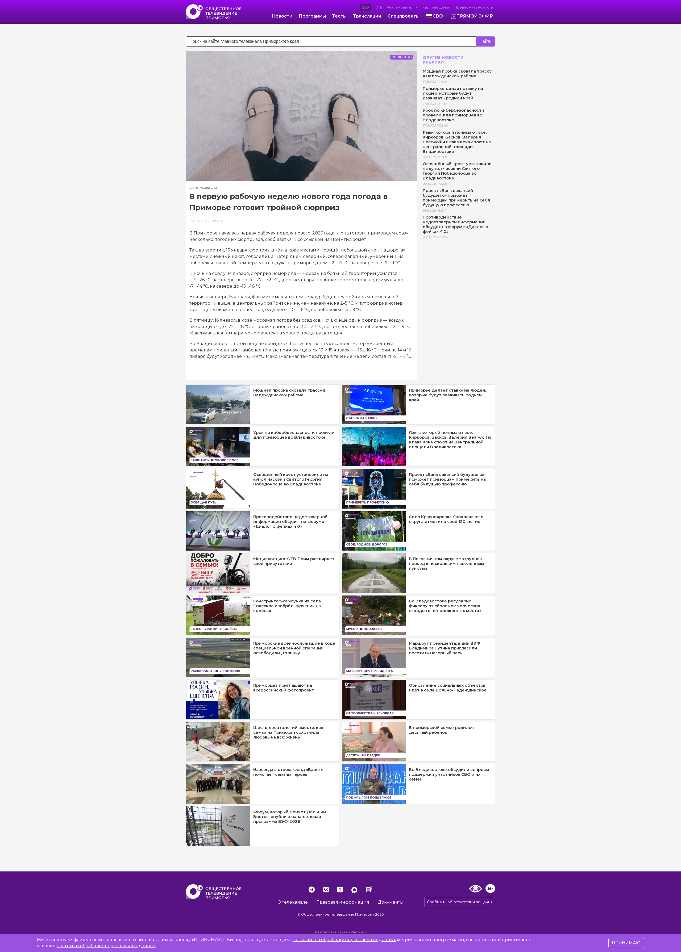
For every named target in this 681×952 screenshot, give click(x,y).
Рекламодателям (402, 7)
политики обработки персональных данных (106, 945)
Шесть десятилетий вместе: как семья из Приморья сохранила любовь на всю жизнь (288, 732)
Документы (391, 902)
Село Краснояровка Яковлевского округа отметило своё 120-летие (446, 519)
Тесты (339, 16)
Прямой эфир (474, 16)
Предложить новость (473, 7)
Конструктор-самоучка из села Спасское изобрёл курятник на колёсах (287, 605)
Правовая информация (342, 902)
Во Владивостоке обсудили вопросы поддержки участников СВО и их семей (449, 774)
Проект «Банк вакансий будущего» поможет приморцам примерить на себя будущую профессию (456, 197)
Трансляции (367, 16)
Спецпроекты (404, 16)
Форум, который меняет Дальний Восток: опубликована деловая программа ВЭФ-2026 (289, 816)
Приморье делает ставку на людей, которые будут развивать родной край (453, 93)
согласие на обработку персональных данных (344, 939)
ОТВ (379, 7)
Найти (485, 41)
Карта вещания (436, 7)
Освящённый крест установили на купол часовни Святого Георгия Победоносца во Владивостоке (457, 171)
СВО (438, 16)
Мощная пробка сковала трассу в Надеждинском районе (457, 73)
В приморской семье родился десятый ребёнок (441, 730)
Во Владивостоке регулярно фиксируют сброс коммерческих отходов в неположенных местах (445, 605)
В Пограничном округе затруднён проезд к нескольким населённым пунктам (446, 563)
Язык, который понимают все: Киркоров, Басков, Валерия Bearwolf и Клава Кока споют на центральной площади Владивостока (457, 142)
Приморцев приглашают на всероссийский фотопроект (283, 688)
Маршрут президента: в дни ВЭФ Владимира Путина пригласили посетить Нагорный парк (444, 648)
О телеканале (292, 902)
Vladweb (358, 932)
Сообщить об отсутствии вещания (460, 902)
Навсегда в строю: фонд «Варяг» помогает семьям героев (288, 772)
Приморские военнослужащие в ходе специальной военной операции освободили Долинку (294, 648)
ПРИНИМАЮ (626, 942)
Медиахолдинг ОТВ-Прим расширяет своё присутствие (293, 561)
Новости (282, 16)
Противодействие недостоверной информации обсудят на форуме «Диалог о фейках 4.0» (455, 224)
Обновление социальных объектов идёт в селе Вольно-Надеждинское (448, 688)
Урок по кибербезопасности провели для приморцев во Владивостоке (453, 115)
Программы (312, 16)
